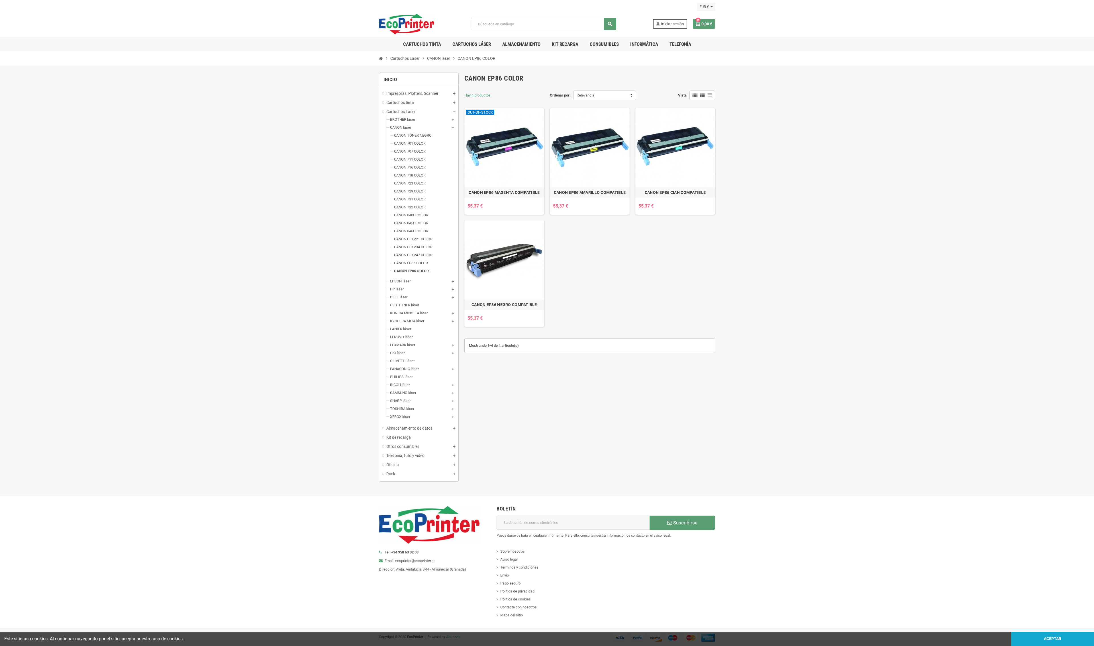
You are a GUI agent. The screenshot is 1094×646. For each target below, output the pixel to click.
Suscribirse (684, 523)
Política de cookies (515, 599)
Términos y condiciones (519, 567)
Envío (504, 575)
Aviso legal (509, 559)
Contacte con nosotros (518, 607)
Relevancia (585, 95)
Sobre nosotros (512, 551)
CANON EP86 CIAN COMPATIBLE (675, 192)
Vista (682, 95)
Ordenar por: (560, 95)
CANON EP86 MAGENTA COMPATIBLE (504, 192)
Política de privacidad (517, 591)
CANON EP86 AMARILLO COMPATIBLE (590, 192)
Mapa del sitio (511, 615)
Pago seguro (510, 583)
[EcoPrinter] (406, 24)
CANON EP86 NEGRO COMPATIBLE (504, 304)
